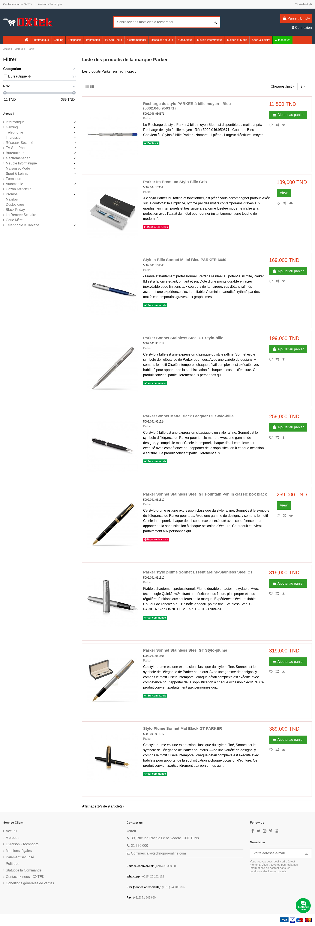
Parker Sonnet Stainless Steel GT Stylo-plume (185, 650)
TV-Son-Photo (16, 148)
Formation (13, 179)
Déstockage (15, 204)
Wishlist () (305, 4)
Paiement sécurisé (20, 857)
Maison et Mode (18, 168)
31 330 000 (139, 845)
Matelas (12, 199)
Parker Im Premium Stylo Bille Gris (175, 182)
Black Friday (15, 209)
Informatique (15, 122)
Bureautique (15, 153)
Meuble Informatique (21, 163)
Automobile (14, 184)
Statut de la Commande (24, 870)
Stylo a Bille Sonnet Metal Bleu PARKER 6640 (184, 260)
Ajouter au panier (291, 115)
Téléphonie (14, 132)
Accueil (8, 113)
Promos (12, 194)
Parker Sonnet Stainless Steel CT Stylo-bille (183, 338)
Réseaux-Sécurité (19, 142)
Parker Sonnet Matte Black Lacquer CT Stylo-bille (188, 416)
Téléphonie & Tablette (22, 225)
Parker (147, 118)
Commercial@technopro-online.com (158, 853)
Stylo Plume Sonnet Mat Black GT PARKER (182, 728)
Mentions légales (19, 851)
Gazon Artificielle (19, 189)
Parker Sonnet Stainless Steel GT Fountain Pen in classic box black (205, 494)
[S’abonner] (306, 853)
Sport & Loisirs (17, 173)
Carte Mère (14, 220)
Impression (14, 137)
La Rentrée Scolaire (21, 215)
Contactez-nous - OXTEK (18, 4)
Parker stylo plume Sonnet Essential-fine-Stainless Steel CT (198, 572)
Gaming (12, 127)
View (284, 193)
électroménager (18, 158)
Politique (12, 863)
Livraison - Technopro (49, 4)
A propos (12, 837)
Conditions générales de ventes (30, 883)
